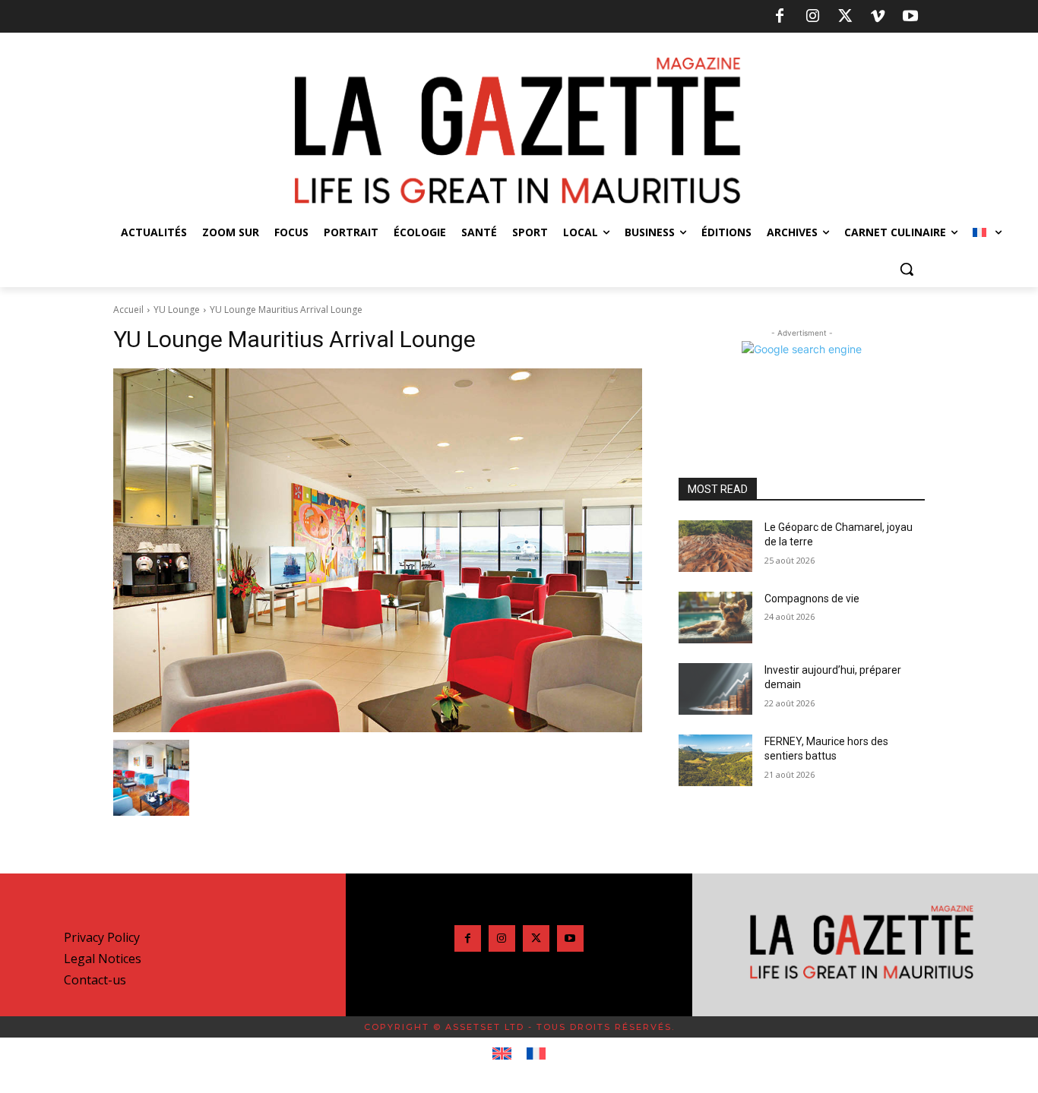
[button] (906, 269)
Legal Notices (102, 958)
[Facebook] (779, 16)
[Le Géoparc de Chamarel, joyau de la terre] (715, 546)
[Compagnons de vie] (715, 617)
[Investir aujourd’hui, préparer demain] (715, 689)
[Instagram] (812, 16)
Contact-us (95, 979)
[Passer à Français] (536, 1054)
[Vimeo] (877, 16)
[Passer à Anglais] (502, 1054)
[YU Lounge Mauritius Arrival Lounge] (377, 550)
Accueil (128, 309)
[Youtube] (910, 16)
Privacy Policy (102, 937)
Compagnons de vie (811, 598)
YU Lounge (176, 309)
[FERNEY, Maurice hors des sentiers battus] (715, 760)
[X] (845, 16)
